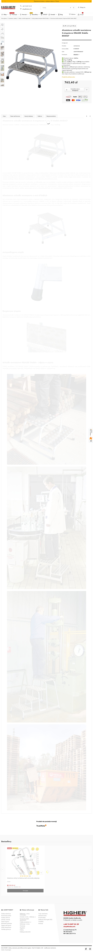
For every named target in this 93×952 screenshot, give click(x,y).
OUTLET (45, 14)
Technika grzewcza (6, 929)
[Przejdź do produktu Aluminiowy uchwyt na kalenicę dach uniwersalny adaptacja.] (25, 861)
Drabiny (22, 930)
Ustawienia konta (42, 915)
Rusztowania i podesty (13, 18)
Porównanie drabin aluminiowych (24, 919)
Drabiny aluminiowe (6, 914)
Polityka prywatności (25, 922)
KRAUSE (76, 54)
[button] (90, 1)
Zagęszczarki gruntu (6, 925)
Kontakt (53, 14)
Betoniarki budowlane (6, 923)
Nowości (24, 14)
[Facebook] (86, 949)
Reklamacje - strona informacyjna (24, 914)
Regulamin (22, 928)
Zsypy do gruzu (5, 921)
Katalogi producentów (25, 932)
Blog (61, 14)
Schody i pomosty (5, 919)
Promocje (14, 14)
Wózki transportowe (6, 927)
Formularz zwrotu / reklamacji (27, 917)
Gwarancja (22, 926)
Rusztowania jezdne (6, 915)
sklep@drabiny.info (27, 9)
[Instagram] (90, 949)
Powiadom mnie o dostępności (75, 89)
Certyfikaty (40, 921)
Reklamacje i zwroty (24, 924)
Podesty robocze (5, 917)
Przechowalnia (41, 917)
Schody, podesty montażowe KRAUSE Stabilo (40, 18)
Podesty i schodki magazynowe (24, 18)
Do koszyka (25, 890)
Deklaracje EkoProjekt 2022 (45, 919)
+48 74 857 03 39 (27, 6)
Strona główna (4, 18)
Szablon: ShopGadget (6, 950)
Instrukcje (40, 923)
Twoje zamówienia (42, 914)
